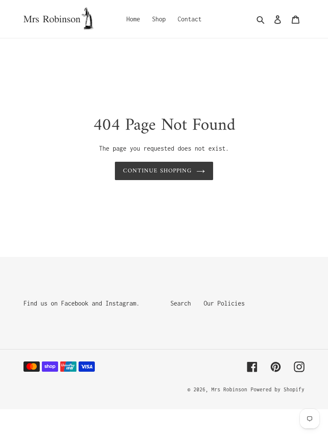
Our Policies (224, 303)
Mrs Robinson (229, 389)
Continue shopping (157, 171)
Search (180, 303)
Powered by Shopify (278, 389)
